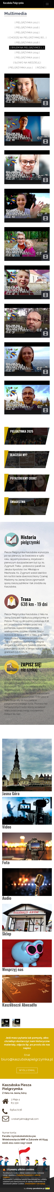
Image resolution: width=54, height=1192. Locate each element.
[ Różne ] (41, 67)
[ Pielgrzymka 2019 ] (27, 52)
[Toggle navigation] (47, 4)
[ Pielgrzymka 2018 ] (27, 42)
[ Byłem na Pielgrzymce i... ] (27, 47)
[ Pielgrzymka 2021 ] (20, 67)
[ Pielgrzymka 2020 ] (27, 57)
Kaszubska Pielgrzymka (13, 3)
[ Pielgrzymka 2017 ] (27, 22)
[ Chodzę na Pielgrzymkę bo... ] (27, 37)
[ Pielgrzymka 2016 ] (27, 27)
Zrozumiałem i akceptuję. (35, 1184)
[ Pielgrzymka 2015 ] (27, 32)
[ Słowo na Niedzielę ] (27, 62)
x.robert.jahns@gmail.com (25, 1119)
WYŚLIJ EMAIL (27, 1070)
